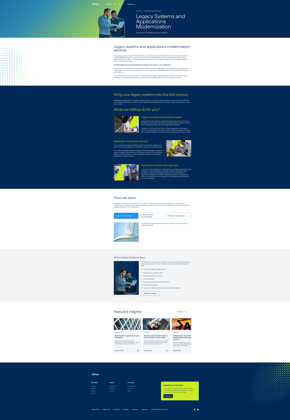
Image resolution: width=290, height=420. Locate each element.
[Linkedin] (194, 409)
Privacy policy (144, 409)
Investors (111, 391)
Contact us (131, 4)
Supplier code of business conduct (159, 409)
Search (129, 391)
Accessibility (126, 409)
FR (120, 4)
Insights (93, 393)
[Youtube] (198, 409)
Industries (93, 386)
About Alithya (112, 386)
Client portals (130, 386)
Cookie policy (116, 409)
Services (139, 11)
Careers (93, 391)
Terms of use (135, 409)
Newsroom (112, 388)
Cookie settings (106, 409)
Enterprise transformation (152, 11)
